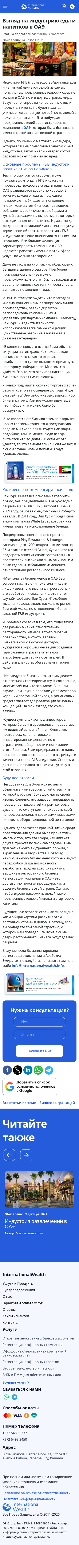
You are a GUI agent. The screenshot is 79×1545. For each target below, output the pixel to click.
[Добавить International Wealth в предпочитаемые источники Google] (30, 1086)
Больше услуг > (16, 1382)
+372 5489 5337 (15, 1433)
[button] (26, 1155)
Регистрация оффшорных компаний (33, 1345)
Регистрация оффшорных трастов (31, 1362)
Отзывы (9, 1309)
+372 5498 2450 (15, 1439)
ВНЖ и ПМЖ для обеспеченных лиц (32, 1375)
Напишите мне (39, 1051)
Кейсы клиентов (16, 1316)
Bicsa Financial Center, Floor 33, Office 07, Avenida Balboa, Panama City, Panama (35, 1456)
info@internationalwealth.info (38, 965)
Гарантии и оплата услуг (23, 1303)
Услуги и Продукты (18, 1283)
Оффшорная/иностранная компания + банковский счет (34, 1353)
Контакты (10, 1322)
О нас (7, 1296)
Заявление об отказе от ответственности (37, 1493)
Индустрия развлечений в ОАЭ (36, 1223)
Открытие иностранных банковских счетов (38, 1338)
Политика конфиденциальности (29, 1499)
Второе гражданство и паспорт (28, 1368)
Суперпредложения (19, 1290)
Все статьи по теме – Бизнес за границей (39, 1102)
